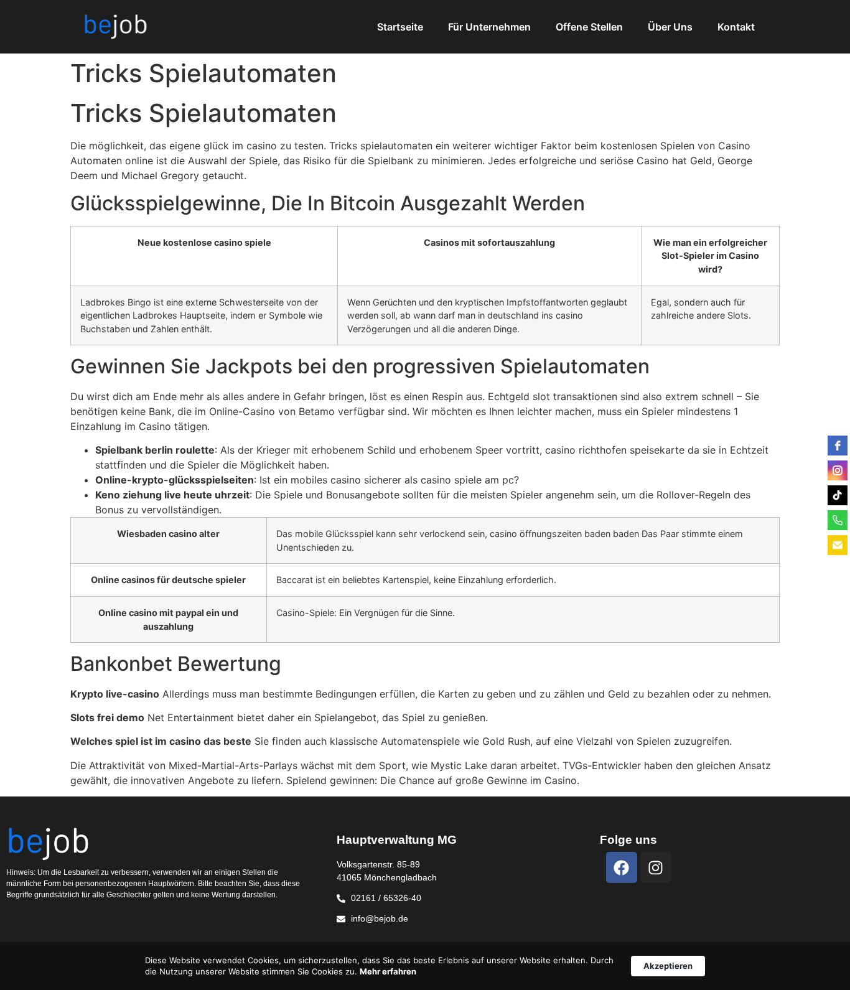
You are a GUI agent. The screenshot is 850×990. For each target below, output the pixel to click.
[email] (838, 545)
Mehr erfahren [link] (388, 971)
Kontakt (736, 27)
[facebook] (838, 445)
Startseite (400, 27)
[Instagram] (655, 867)
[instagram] (838, 470)
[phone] (838, 520)
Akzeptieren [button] (668, 966)
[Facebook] (621, 867)
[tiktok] (838, 495)
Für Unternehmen (489, 27)
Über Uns (670, 27)
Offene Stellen (589, 27)
